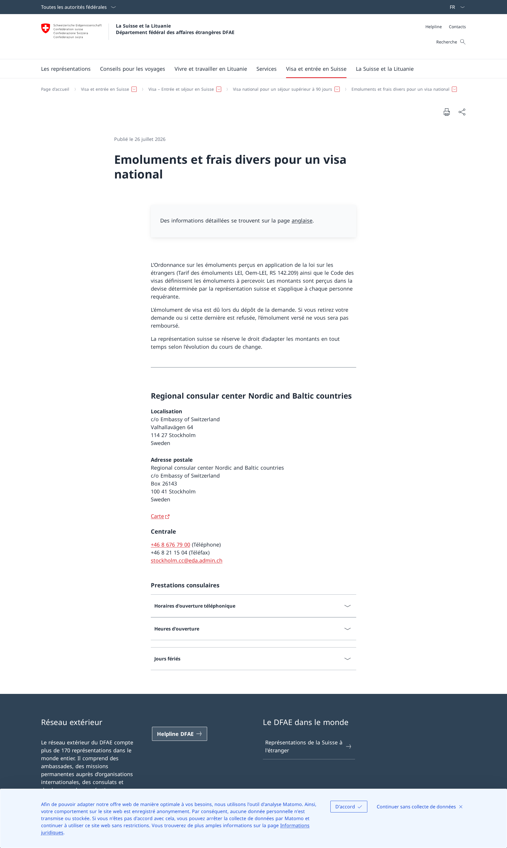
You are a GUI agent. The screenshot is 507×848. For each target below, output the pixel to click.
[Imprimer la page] (446, 112)
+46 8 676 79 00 (170, 544)
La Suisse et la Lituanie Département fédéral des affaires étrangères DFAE (175, 29)
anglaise (302, 220)
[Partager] (461, 112)
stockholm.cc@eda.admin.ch (186, 560)
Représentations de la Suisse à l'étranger (303, 746)
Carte (157, 516)
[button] (65, 68)
